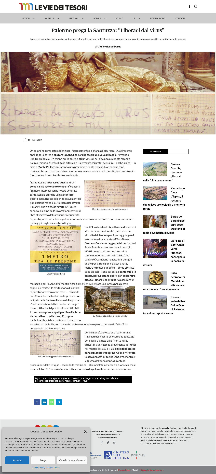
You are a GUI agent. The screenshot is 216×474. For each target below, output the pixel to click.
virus (85, 381)
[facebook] (189, 6)
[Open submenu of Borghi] (106, 18)
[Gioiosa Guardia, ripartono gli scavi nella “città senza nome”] (155, 169)
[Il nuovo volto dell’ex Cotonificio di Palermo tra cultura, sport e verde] (155, 302)
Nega (43, 460)
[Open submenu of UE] (141, 18)
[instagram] (195, 6)
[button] (85, 431)
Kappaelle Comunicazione (152, 470)
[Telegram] (59, 402)
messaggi (86, 378)
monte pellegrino (100, 378)
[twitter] (108, 442)
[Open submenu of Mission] (35, 18)
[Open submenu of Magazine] (60, 18)
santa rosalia (65, 381)
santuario (77, 381)
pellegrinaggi (41, 381)
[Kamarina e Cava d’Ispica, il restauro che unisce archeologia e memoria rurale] (155, 193)
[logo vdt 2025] (53, 4)
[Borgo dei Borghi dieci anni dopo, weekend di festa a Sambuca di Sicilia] (155, 221)
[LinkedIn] (44, 402)
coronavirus (46, 378)
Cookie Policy (39, 468)
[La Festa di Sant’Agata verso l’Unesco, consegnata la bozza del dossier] (155, 248)
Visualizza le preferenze (72, 460)
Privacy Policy (53, 468)
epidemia (57, 378)
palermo (114, 378)
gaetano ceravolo (71, 378)
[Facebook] (37, 402)
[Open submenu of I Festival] (84, 18)
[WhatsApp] (51, 402)
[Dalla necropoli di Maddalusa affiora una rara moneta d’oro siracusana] (155, 278)
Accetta (17, 460)
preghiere (53, 381)
